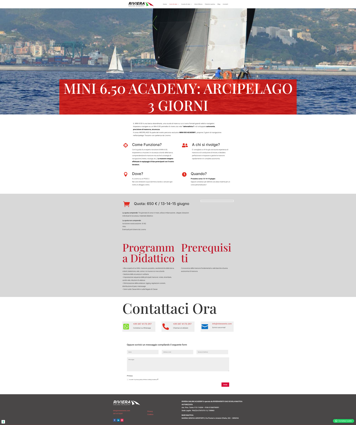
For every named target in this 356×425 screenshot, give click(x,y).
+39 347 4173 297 (142, 324)
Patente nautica (210, 4)
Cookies (150, 414)
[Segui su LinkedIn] (118, 420)
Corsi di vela (173, 4)
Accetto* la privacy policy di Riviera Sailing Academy (143, 379)
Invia (225, 384)
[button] (343, 421)
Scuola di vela (185, 4)
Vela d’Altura (198, 4)
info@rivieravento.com (222, 324)
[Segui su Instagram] (122, 420)
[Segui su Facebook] (114, 420)
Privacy (150, 411)
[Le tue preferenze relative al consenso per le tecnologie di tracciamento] (3, 422)
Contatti (225, 4)
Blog (218, 4)
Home (165, 4)
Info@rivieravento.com (121, 411)
